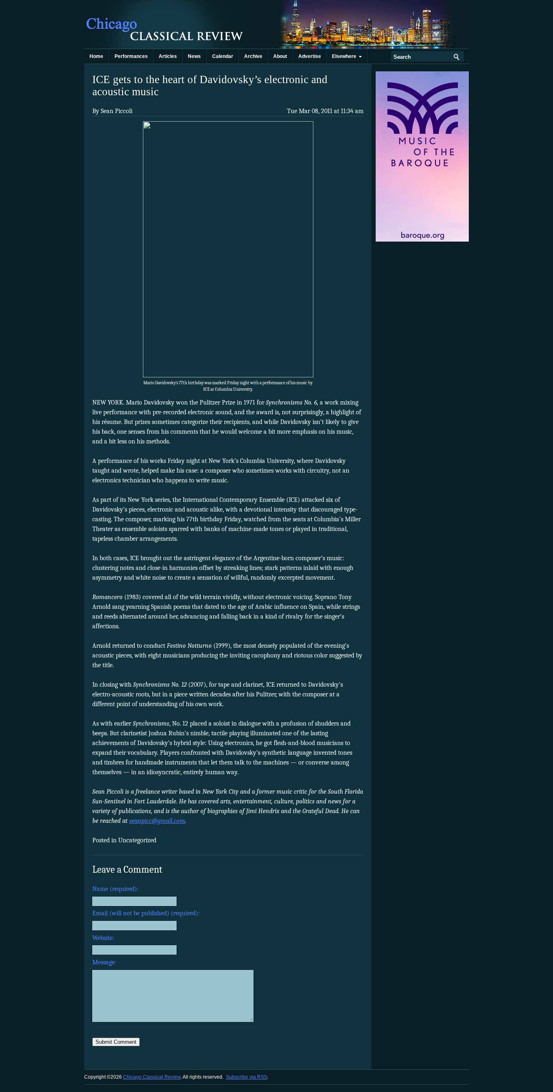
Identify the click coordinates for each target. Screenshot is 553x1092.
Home (96, 56)
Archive (253, 56)
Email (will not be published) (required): (146, 913)
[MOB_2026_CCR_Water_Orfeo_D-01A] (423, 240)
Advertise (309, 56)
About (280, 56)
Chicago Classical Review (165, 24)
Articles (168, 56)
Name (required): (115, 889)
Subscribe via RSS (246, 1077)
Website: (103, 938)
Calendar (222, 56)
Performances (131, 56)
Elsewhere (345, 56)
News (194, 56)
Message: (104, 962)
